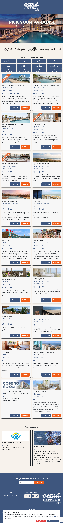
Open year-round (54, 66)
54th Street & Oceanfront (42, 166)
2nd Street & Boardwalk (41, 242)
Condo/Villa (39, 71)
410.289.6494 (8, 321)
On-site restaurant (8, 61)
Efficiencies (54, 61)
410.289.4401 (8, 206)
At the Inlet (7, 318)
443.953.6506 (39, 396)
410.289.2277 (8, 245)
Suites (8, 66)
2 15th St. (38, 394)
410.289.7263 (39, 90)
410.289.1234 (8, 131)
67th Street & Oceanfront (11, 166)
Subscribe (39, 482)
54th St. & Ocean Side (10, 354)
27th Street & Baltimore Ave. (12, 242)
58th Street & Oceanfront (42, 319)
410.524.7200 (39, 168)
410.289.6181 (39, 245)
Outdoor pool (24, 66)
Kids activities (8, 71)
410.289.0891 (39, 206)
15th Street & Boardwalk (42, 127)
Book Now (25, 107)
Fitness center (39, 66)
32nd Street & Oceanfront (11, 87)
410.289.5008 (39, 129)
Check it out (15, 107)
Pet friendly (54, 71)
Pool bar (24, 61)
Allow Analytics (53, 521)
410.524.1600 (8, 168)
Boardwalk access (24, 71)
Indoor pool (39, 61)
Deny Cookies (41, 521)
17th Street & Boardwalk (42, 87)
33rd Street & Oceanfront (11, 129)
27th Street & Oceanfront (42, 203)
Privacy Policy (52, 516)
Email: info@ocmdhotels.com (11, 495)
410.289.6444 (8, 90)
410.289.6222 (8, 284)
